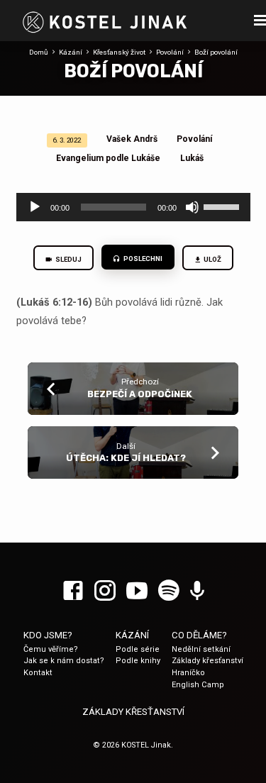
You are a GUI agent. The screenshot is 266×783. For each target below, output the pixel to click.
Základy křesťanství (207, 660)
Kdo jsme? (47, 635)
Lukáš (192, 158)
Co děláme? (199, 635)
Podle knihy (138, 660)
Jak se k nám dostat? (63, 660)
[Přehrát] (35, 207)
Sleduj (68, 259)
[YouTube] (137, 591)
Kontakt (37, 672)
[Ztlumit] (192, 207)
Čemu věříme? (50, 649)
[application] (133, 207)
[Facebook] (73, 591)
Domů (38, 52)
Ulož (211, 259)
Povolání (170, 52)
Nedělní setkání (201, 649)
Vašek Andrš (131, 139)
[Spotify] (169, 591)
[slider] (223, 205)
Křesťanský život (119, 52)
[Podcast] (197, 591)
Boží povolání (216, 52)
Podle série (138, 649)
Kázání (70, 52)
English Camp (198, 684)
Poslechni (142, 258)
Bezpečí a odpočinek (139, 394)
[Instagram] (105, 591)
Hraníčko (188, 672)
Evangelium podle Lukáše (108, 158)
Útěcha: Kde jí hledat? (126, 457)
